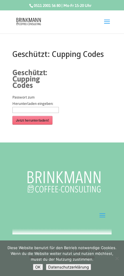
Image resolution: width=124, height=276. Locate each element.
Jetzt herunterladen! (32, 120)
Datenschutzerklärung (68, 267)
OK (38, 267)
